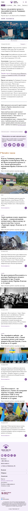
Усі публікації (9, 5)
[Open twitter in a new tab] (22, 145)
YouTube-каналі (21, 124)
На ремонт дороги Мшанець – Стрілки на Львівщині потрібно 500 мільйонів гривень (14, 75)
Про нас (3, 479)
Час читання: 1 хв (10, 18)
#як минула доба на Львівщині (16, 131)
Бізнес (19, 5)
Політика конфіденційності (8, 484)
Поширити (23, 44)
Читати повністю (5, 207)
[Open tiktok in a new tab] (9, 145)
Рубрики (3, 473)
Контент (3, 470)
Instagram (4, 109)
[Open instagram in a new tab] (18, 145)
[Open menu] (26, 2)
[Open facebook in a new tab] (5, 145)
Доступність (4, 482)
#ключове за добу (5, 131)
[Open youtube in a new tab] (14, 145)
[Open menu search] (23, 2)
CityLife (3, 5)
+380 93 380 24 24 (5, 461)
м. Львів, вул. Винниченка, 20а (8, 466)
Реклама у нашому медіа (7, 480)
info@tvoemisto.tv (5, 463)
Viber (9, 109)
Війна (15, 5)
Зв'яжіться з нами (5, 486)
